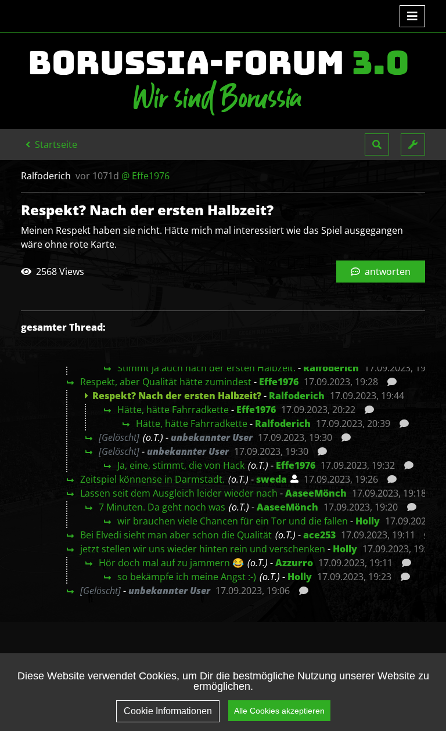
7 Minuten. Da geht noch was (162, 507)
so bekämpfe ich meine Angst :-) (186, 576)
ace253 (319, 535)
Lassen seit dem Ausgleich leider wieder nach (179, 493)
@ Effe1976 (145, 175)
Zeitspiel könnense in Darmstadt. (152, 479)
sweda (271, 479)
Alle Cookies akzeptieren (279, 710)
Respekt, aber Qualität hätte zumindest (166, 381)
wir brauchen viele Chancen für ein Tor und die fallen (232, 521)
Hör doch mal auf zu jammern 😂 (171, 562)
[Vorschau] (389, 381)
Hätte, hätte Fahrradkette (173, 409)
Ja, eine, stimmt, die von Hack (181, 465)
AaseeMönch (316, 493)
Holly (367, 521)
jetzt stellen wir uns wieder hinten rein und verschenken (203, 548)
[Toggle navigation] (412, 16)
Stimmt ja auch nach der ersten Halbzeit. (206, 367)
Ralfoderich (331, 367)
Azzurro (294, 562)
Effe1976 (278, 381)
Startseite (55, 144)
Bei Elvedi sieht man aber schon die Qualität (176, 535)
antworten (386, 271)
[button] (377, 144)
